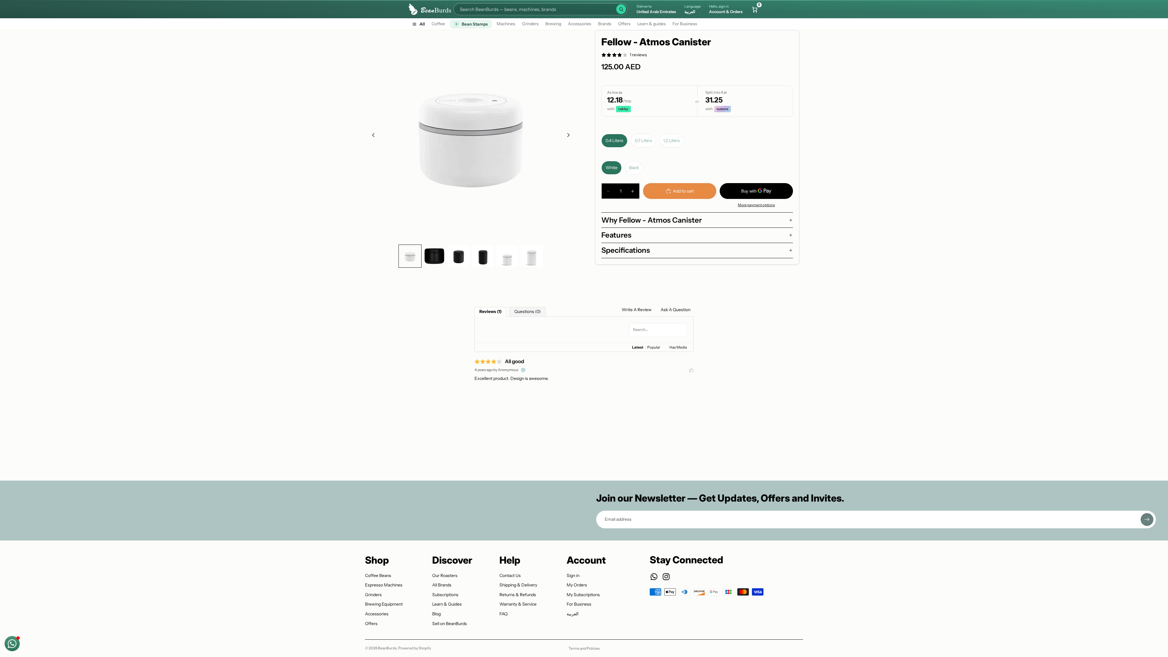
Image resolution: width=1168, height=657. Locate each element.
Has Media (678, 347)
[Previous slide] (371, 136)
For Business (685, 23)
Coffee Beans (378, 575)
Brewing (553, 23)
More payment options (756, 205)
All (422, 24)
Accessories (579, 23)
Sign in (573, 575)
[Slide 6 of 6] (532, 256)
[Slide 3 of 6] (459, 256)
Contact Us (510, 575)
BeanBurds (387, 648)
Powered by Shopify (414, 648)
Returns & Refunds (517, 594)
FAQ (503, 614)
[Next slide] (570, 136)
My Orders (577, 585)
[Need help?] (12, 644)
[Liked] (691, 370)
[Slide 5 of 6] (507, 256)
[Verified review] (523, 370)
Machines (506, 23)
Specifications (625, 250)
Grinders (530, 23)
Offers (624, 23)
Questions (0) (527, 311)
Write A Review (637, 309)
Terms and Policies (584, 648)
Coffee (438, 23)
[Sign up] (1147, 519)
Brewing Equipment (384, 604)
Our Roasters (444, 575)
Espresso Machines (383, 585)
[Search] (621, 9)
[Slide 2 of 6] (434, 256)
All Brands (441, 585)
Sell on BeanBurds (449, 623)
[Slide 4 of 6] (483, 256)
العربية (573, 614)
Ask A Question (675, 309)
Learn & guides (651, 23)
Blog (436, 614)
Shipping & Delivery (518, 585)
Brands (604, 23)
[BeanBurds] (430, 9)
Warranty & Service (518, 604)
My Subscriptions (583, 594)
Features (616, 235)
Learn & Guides (447, 604)
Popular (653, 347)
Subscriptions (445, 594)
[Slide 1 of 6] (410, 256)
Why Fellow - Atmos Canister (651, 220)
